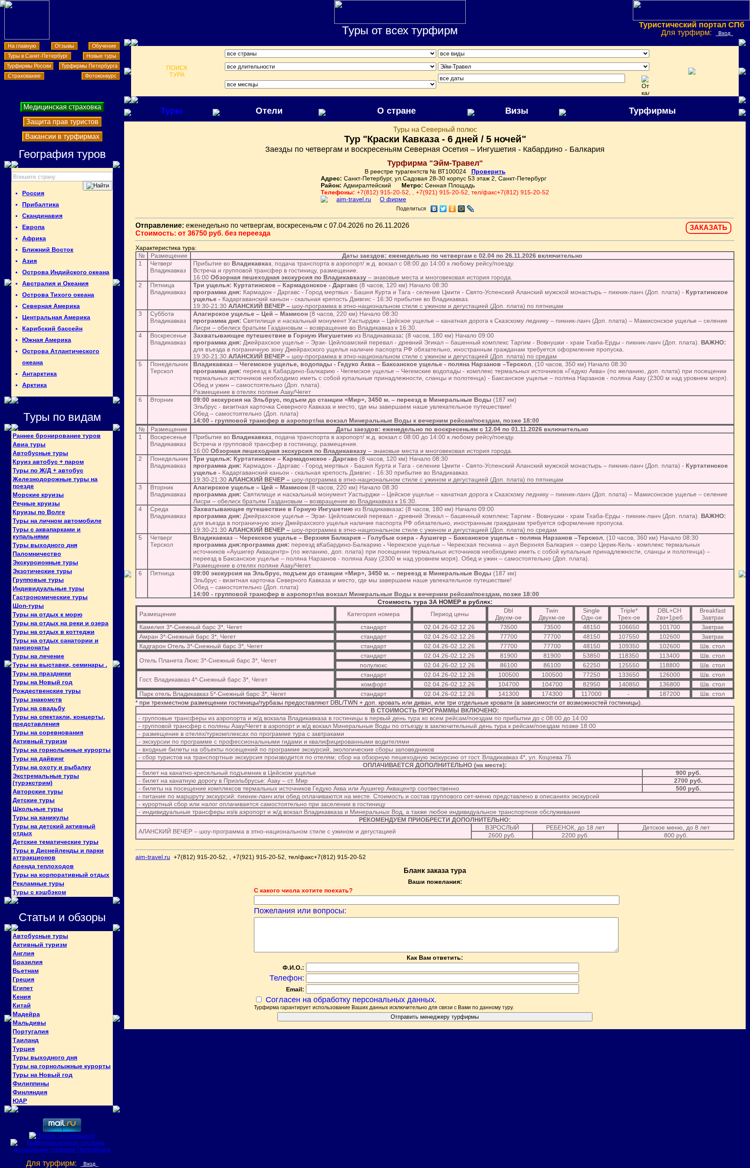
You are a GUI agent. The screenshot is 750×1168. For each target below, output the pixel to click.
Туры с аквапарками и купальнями (47, 533)
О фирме (393, 199)
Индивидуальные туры (48, 588)
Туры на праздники (42, 673)
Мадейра (26, 1014)
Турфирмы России (29, 66)
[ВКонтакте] (434, 208)
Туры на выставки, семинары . (60, 664)
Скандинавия (42, 215)
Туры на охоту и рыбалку (52, 767)
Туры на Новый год (42, 682)
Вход (724, 33)
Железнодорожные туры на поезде (55, 482)
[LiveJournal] (470, 208)
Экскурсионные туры (45, 562)
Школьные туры (38, 808)
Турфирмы (652, 110)
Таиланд (26, 1040)
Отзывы (64, 46)
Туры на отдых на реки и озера (61, 623)
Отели (269, 110)
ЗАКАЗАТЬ (708, 227)
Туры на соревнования (48, 732)
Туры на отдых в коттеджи (54, 631)
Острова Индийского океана (65, 272)
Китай (22, 1005)
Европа (33, 226)
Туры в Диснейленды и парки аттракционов (58, 854)
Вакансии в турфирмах (62, 136)
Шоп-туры (28, 605)
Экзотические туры (42, 571)
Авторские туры (38, 791)
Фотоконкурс (100, 76)
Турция (24, 1048)
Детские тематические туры (56, 841)
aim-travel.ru (353, 199)
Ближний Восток (47, 249)
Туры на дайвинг (38, 758)
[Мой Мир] (461, 208)
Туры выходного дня (45, 544)
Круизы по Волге (39, 512)
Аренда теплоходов (43, 866)
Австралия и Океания (55, 283)
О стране (396, 110)
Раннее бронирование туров (57, 435)
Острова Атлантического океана (60, 357)
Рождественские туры (47, 690)
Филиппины (31, 1083)
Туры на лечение (38, 656)
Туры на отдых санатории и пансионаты (56, 644)
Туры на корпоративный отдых (61, 874)
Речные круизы (36, 503)
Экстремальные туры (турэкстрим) (46, 779)
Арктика (34, 384)
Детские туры (34, 800)
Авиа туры (29, 444)
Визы (516, 110)
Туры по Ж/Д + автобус (48, 470)
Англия (23, 953)
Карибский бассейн (52, 328)
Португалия (31, 1031)
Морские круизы (38, 494)
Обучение (104, 46)
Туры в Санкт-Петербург (37, 56)
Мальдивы (29, 1022)
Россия (33, 193)
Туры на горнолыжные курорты (62, 749)
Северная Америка (51, 305)
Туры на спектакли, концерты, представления (59, 720)
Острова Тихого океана (58, 294)
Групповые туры (38, 579)
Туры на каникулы (41, 817)
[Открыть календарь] (645, 85)
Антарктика (39, 373)
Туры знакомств (37, 699)
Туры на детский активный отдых (54, 830)
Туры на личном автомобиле (57, 520)
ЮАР (20, 1100)
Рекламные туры (38, 883)
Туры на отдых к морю (47, 614)
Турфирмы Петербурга (89, 66)
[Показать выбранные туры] (692, 71)
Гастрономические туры (50, 597)
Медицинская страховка (62, 107)
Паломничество (37, 553)
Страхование (24, 76)
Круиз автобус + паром (48, 461)
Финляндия (30, 1092)
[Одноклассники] (452, 208)
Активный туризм (40, 741)
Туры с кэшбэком (39, 892)
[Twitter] (443, 208)
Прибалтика (40, 204)
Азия (29, 260)
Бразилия (28, 961)
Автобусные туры (40, 452)
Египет (23, 987)
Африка (34, 238)
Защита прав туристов (62, 121)
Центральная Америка (56, 317)
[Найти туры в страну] (97, 185)
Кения (22, 996)
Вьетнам (26, 970)
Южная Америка (46, 339)
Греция (23, 979)
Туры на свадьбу (39, 708)
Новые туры (101, 56)
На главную (22, 46)
